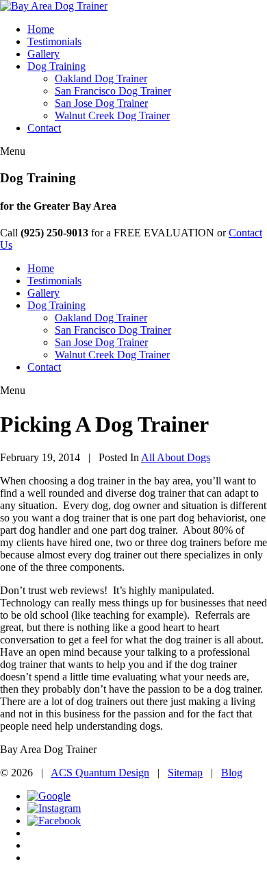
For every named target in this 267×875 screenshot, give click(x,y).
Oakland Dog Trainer (101, 78)
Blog (231, 772)
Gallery (43, 54)
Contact (44, 128)
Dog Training (56, 66)
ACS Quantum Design (100, 772)
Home (40, 29)
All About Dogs (175, 457)
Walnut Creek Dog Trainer (112, 115)
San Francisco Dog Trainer (113, 91)
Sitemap (185, 772)
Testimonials (54, 41)
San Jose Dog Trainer (101, 103)
